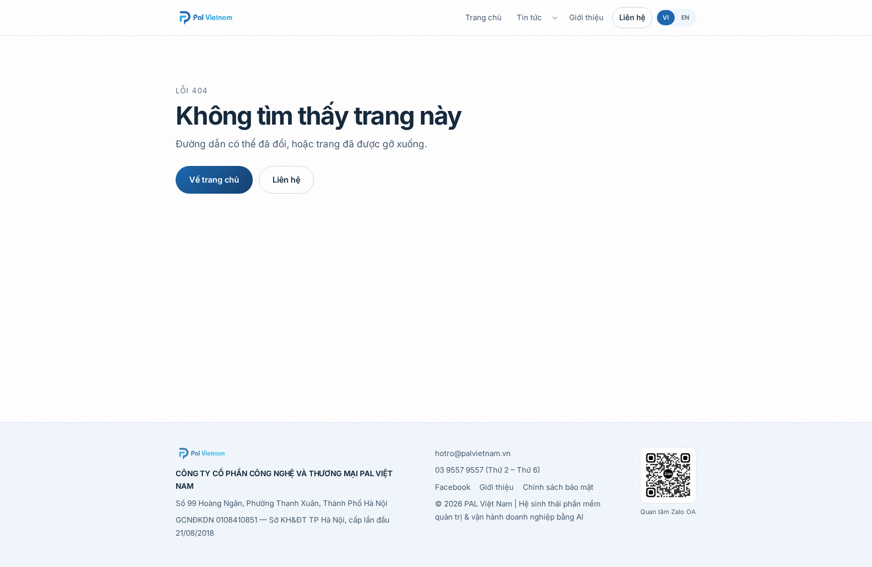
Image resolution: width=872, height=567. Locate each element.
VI (666, 17)
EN (685, 17)
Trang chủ (483, 17)
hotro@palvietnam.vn (473, 453)
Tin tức (529, 17)
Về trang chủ (214, 180)
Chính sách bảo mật (558, 487)
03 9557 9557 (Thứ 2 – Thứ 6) (487, 470)
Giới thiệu (586, 17)
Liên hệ (632, 17)
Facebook (452, 487)
